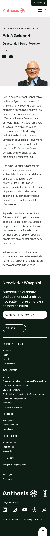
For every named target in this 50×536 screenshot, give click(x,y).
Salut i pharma (9, 420)
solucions (10, 370)
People (17, 29)
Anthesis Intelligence (12, 407)
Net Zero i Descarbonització (15, 385)
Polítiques (7, 479)
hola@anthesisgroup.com (14, 464)
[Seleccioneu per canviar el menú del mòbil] (40, 11)
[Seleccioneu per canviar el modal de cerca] (46, 10)
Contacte (9, 458)
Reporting (7, 402)
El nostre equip (9, 363)
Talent (5, 355)
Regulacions (8, 447)
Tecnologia (8, 429)
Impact (6, 359)
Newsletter (8, 451)
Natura (6, 377)
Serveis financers (10, 424)
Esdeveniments (10, 442)
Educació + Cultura (11, 390)
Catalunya (38, 3)
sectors (9, 414)
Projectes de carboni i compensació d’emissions (24, 381)
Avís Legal (7, 474)
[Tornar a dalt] (42, 531)
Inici (6, 29)
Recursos (10, 436)
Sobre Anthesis (14, 344)
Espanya (7, 350)
